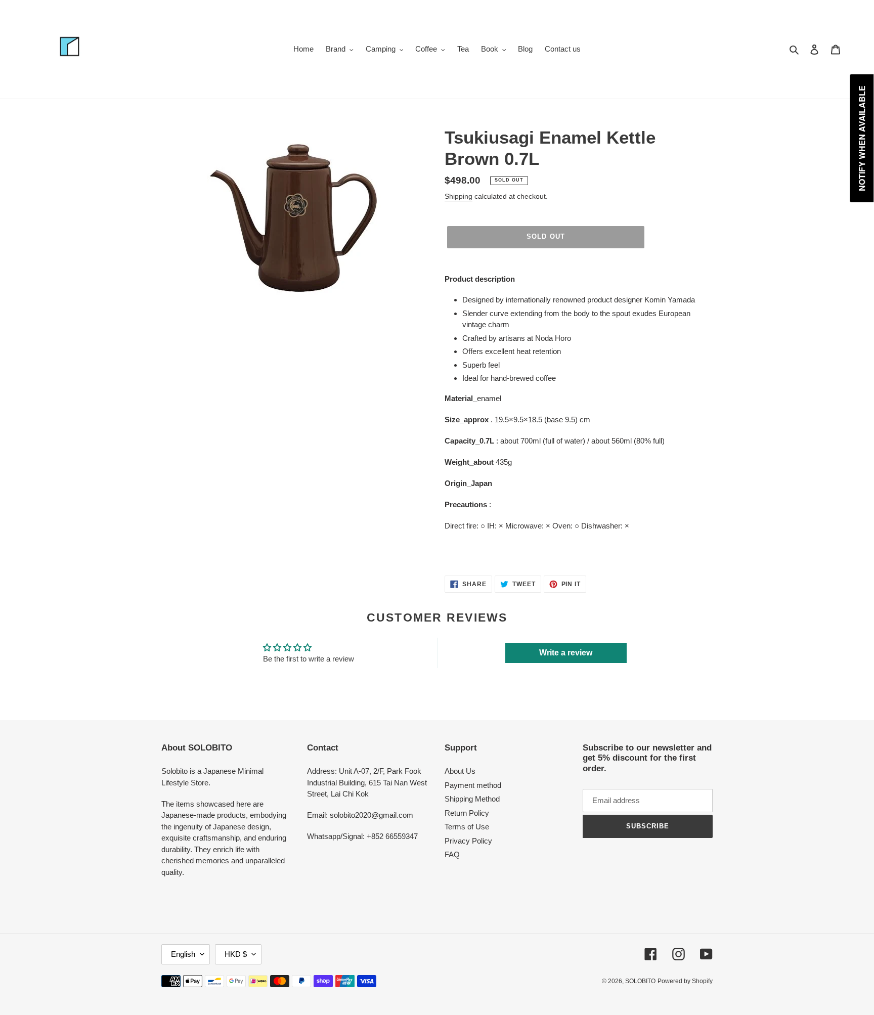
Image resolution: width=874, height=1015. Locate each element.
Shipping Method (472, 799)
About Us (460, 771)
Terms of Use (467, 826)
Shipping (458, 196)
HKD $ (236, 954)
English (183, 954)
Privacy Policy (468, 840)
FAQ (452, 854)
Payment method (473, 785)
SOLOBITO (640, 981)
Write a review (565, 652)
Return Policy (467, 813)
